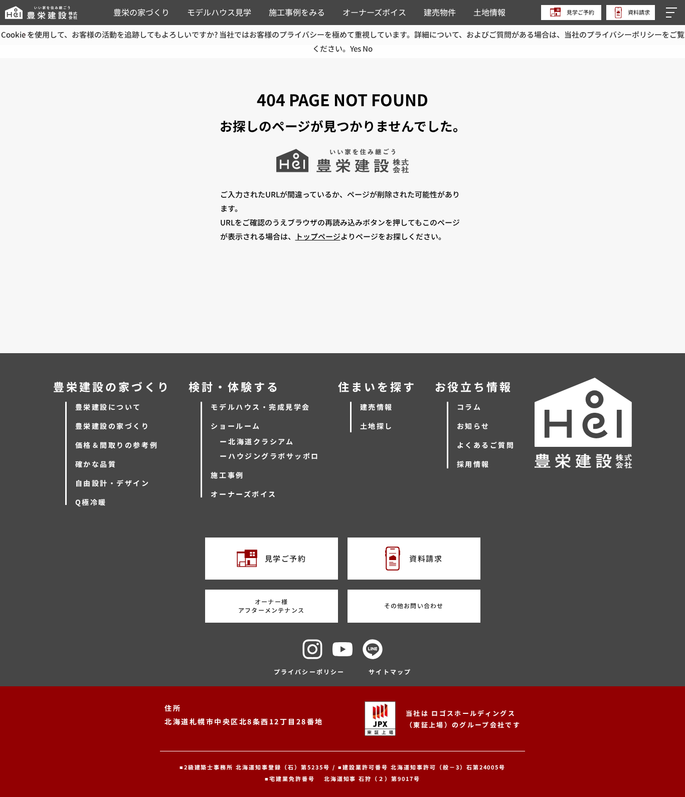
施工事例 (227, 475)
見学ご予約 (580, 12)
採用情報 (473, 464)
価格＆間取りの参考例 (116, 445)
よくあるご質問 (486, 445)
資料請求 (638, 12)
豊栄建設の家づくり (112, 426)
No (368, 48)
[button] (673, 13)
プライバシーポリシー (309, 671)
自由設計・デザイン (112, 483)
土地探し (376, 426)
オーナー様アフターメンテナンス (271, 605)
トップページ (317, 236)
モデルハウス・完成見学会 (260, 407)
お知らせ (473, 426)
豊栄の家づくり (141, 12)
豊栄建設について (108, 407)
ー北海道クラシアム (257, 441)
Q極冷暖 (91, 502)
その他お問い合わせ (414, 605)
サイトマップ (390, 671)
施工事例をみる (297, 12)
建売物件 (440, 12)
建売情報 (376, 407)
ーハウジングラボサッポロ (269, 456)
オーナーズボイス (374, 12)
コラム (469, 407)
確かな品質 (96, 464)
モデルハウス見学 (219, 12)
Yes (355, 48)
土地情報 (489, 12)
